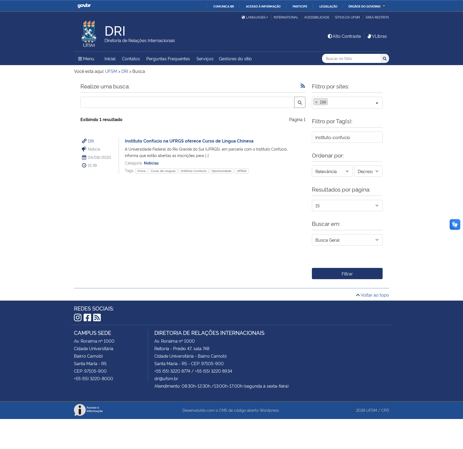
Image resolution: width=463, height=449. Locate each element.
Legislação (328, 6)
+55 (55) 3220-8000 (93, 378)
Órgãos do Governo (364, 6)
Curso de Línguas (163, 171)
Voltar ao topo (374, 295)
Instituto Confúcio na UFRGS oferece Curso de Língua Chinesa (189, 141)
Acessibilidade (316, 17)
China (141, 171)
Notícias (151, 162)
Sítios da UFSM (347, 17)
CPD (385, 410)
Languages (256, 17)
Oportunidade (222, 171)
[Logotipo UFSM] (89, 32)
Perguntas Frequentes (168, 58)
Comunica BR (223, 6)
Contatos (131, 58)
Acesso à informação (263, 6)
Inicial (109, 58)
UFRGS (242, 171)
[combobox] (347, 102)
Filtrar (347, 273)
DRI (91, 140)
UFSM (371, 410)
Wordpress (269, 410)
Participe (300, 6)
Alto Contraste (347, 36)
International (286, 17)
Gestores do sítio (235, 58)
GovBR (84, 5)
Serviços (205, 58)
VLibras (379, 36)
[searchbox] (330, 102)
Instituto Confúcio (194, 171)
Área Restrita (377, 17)
